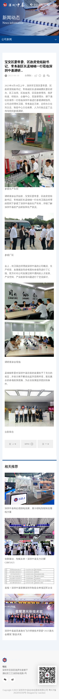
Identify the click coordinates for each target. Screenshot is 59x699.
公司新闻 (7, 39)
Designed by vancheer (36, 693)
